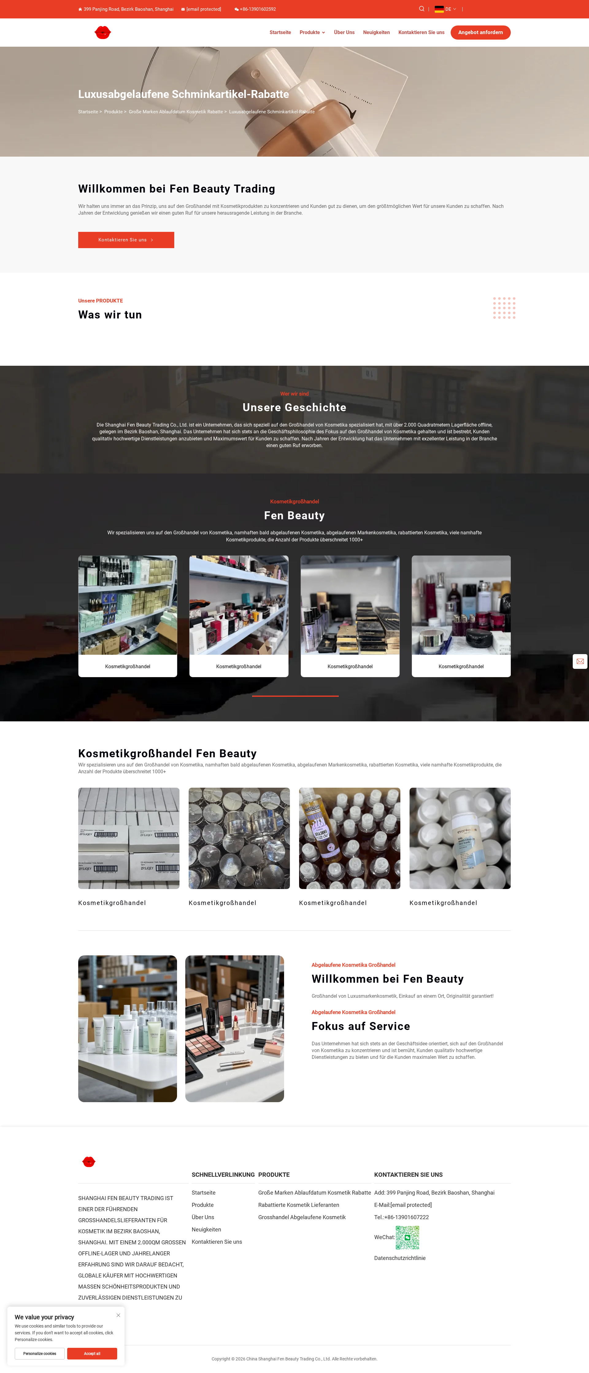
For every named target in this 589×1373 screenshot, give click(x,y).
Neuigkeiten (376, 32)
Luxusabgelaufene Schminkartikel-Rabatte (272, 112)
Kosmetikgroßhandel (127, 666)
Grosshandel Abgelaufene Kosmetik (302, 1217)
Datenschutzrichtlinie (400, 1258)
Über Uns (344, 32)
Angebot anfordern (480, 32)
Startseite (280, 32)
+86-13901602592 (258, 9)
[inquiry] (580, 661)
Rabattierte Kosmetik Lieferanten (298, 1205)
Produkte (310, 32)
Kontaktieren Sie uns (421, 32)
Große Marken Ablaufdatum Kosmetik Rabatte (176, 112)
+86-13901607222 (406, 1217)
